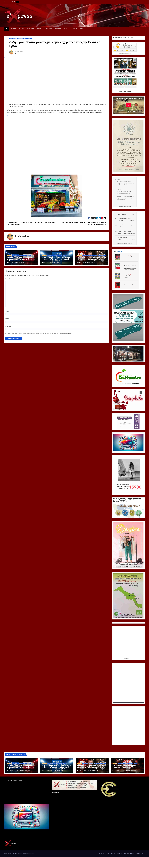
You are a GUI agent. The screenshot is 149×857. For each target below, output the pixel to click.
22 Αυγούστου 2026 (13, 770)
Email (7, 318)
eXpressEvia (20, 51)
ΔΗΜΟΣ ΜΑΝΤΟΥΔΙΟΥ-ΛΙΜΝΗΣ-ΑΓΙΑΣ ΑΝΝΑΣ (18, 38)
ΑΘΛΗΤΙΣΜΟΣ (14, 255)
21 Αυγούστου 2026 (84, 770)
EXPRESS (49, 29)
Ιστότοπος (8, 326)
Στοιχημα (130, 243)
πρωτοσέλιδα (122, 91)
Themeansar (30, 853)
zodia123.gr (128, 206)
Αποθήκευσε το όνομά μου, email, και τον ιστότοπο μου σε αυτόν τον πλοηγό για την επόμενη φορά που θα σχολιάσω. (39, 333)
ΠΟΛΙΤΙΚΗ (40, 29)
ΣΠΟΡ (82, 29)
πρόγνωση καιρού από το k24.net (125, 53)
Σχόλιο (7, 279)
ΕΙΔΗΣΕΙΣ (13, 29)
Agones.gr (125, 243)
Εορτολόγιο (126, 658)
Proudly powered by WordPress (11, 853)
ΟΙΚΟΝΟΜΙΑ (30, 29)
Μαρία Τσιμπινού (21, 262)
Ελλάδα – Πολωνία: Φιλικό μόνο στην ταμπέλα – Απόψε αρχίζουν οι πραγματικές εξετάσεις (21, 260)
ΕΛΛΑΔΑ (21, 29)
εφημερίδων (129, 91)
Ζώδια (120, 206)
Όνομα (7, 311)
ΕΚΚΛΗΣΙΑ (58, 29)
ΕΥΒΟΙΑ (66, 29)
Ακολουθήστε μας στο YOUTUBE (123, 37)
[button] (115, 354)
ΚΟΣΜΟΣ (74, 29)
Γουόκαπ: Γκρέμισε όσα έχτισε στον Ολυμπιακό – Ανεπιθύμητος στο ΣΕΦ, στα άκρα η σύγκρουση (91, 260)
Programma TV (116, 702)
